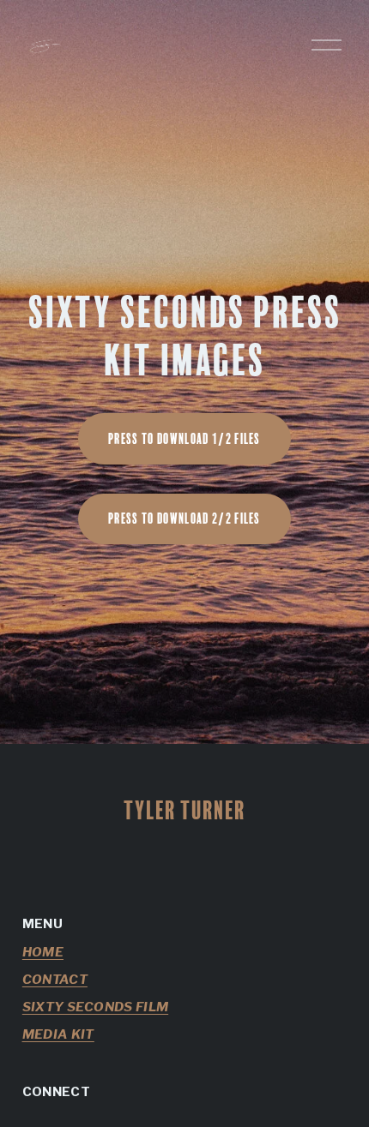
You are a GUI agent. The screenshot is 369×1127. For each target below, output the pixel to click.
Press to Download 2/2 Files (184, 518)
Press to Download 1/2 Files (184, 439)
